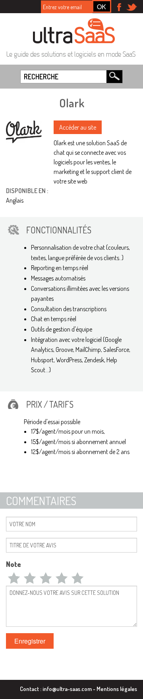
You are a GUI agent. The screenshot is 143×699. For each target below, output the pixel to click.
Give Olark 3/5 (46, 578)
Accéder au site (77, 127)
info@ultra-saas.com (67, 688)
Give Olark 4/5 (62, 578)
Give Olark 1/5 (14, 578)
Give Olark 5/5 (77, 578)
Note (13, 564)
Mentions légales (117, 688)
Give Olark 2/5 (30, 578)
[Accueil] (74, 31)
